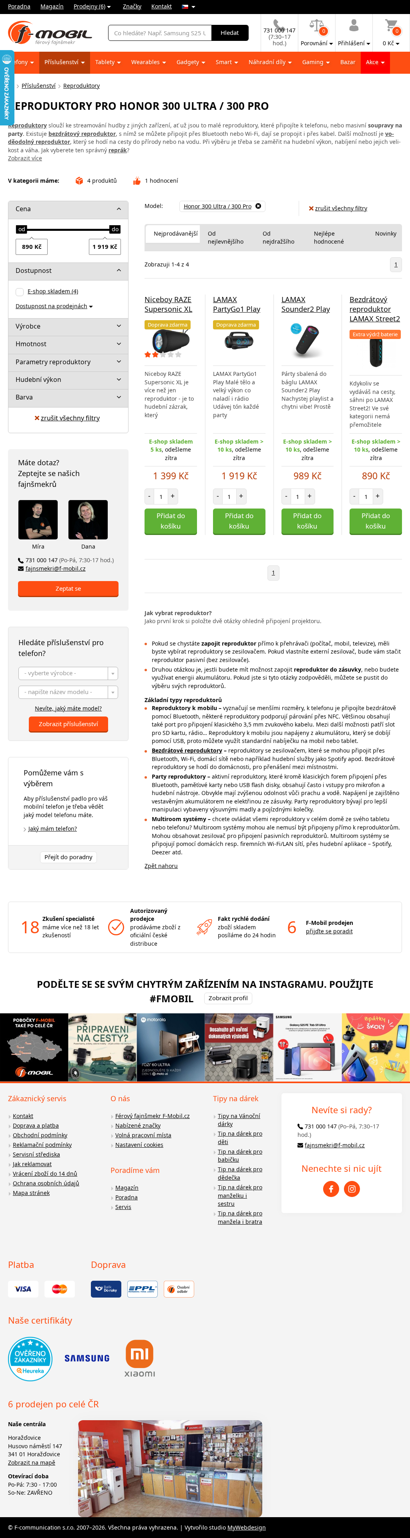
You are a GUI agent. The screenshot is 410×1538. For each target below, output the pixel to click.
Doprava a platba (36, 1125)
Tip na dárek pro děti (240, 1138)
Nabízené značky (138, 1125)
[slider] (21, 230)
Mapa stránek (31, 1193)
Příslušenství (62, 62)
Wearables (146, 62)
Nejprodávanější (176, 233)
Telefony (17, 62)
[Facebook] (331, 1189)
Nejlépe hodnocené (329, 238)
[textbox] (68, 673)
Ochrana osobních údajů (46, 1183)
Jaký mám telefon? (52, 828)
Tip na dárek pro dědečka (240, 1173)
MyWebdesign (246, 1527)
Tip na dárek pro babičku (240, 1156)
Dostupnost (34, 270)
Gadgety (189, 62)
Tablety (105, 62)
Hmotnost (31, 343)
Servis (123, 1207)
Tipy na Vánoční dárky (239, 1120)
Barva (24, 397)
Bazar (348, 62)
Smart (224, 62)
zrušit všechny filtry (70, 418)
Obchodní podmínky (40, 1135)
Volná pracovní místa (143, 1135)
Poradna (19, 6)
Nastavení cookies (139, 1144)
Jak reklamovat (32, 1164)
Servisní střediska (36, 1154)
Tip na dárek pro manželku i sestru (240, 1195)
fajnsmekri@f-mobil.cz (56, 568)
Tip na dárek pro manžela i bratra (240, 1217)
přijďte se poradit (329, 931)
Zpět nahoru (161, 866)
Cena (23, 208)
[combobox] (68, 673)
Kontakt (161, 6)
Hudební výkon (38, 379)
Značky (132, 6)
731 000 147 (70, 560)
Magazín (52, 6)
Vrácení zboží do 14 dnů (45, 1173)
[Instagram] (352, 1189)
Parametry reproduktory (53, 361)
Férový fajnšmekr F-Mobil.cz (152, 1116)
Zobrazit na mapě (31, 1462)
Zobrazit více (25, 158)
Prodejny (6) (89, 6)
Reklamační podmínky (42, 1144)
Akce (373, 62)
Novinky (385, 233)
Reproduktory (81, 85)
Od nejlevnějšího (225, 238)
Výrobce (28, 326)
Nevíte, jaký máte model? (68, 708)
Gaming (313, 62)
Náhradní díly (268, 62)
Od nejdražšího (278, 238)
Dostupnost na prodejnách (51, 306)
